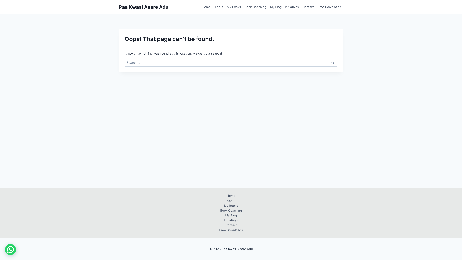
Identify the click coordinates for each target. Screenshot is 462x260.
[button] (10, 249)
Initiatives (292, 7)
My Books (234, 7)
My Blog (276, 7)
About (218, 7)
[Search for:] (231, 62)
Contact (308, 7)
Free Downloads (329, 7)
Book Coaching (255, 7)
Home (206, 7)
